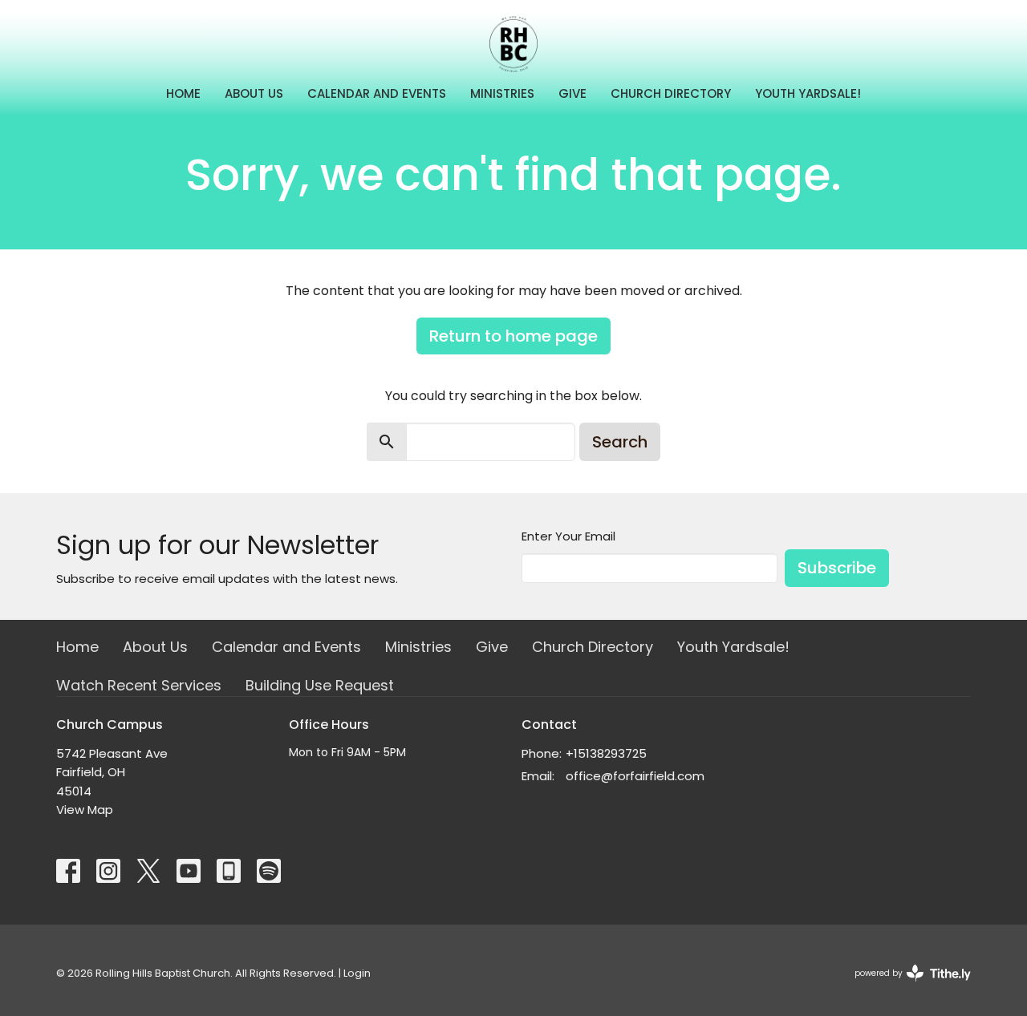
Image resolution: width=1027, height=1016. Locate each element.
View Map (84, 809)
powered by (905, 986)
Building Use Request (320, 685)
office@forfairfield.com (635, 775)
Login (357, 973)
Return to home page (513, 336)
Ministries (502, 93)
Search (619, 442)
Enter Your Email (568, 536)
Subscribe (837, 568)
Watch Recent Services (138, 685)
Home (183, 93)
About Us (254, 93)
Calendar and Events (376, 93)
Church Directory (671, 93)
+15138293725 (606, 753)
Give (572, 93)
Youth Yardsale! (808, 93)
